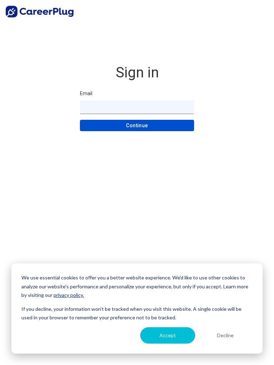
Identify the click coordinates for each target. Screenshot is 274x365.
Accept (167, 335)
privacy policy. (69, 295)
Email (86, 93)
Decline (225, 335)
